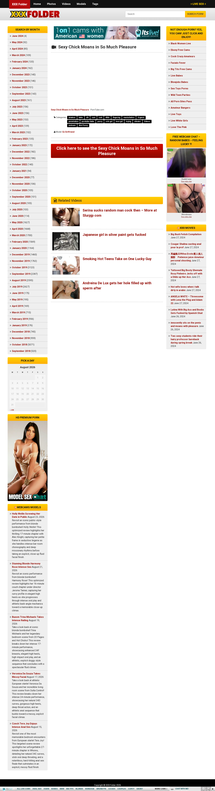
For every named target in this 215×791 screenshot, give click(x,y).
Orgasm (141, 117)
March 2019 (18, 312)
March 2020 (18, 235)
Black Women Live (181, 43)
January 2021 (19, 171)
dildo (107, 117)
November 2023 (21, 80)
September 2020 (21, 196)
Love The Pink (179, 127)
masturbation (128, 117)
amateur (72, 117)
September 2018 (21, 351)
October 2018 (19, 344)
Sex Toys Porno (179, 88)
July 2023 (17, 106)
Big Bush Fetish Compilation (186, 234)
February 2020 (20, 241)
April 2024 (17, 48)
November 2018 (21, 338)
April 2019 (17, 306)
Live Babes (177, 75)
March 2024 (18, 55)
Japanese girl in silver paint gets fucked (114, 235)
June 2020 (17, 216)
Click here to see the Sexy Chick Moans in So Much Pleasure (107, 151)
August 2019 (19, 280)
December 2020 (21, 177)
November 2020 (21, 183)
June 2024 (17, 36)
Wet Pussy (83, 125)
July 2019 (17, 286)
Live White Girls (179, 120)
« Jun (12, 410)
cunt (100, 117)
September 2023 (21, 93)
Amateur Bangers (180, 107)
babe (81, 117)
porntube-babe (88, 121)
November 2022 (21, 158)
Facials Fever (178, 62)
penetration (73, 121)
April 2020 (17, 228)
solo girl (109, 121)
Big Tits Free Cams (181, 69)
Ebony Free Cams (180, 50)
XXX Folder (19, 4)
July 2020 (17, 209)
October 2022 (19, 164)
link (212, 745)
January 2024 (19, 68)
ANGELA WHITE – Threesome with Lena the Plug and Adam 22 (187, 300)
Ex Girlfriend (68, 132)
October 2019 (19, 267)
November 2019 (21, 261)
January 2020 (19, 248)
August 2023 (19, 100)
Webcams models (29, 507)
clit (87, 117)
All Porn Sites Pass (181, 101)
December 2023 (21, 74)
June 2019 (17, 293)
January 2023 (19, 145)
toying (128, 121)
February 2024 (20, 61)
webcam (72, 125)
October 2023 (19, 87)
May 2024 (17, 42)
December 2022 (21, 151)
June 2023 (17, 113)
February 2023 (20, 138)
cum (93, 117)
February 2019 (20, 319)
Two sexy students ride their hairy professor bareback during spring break (186, 339)
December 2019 (21, 254)
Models (81, 3)
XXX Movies (187, 227)
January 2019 (19, 325)
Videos (66, 3)
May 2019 (17, 299)
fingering (116, 117)
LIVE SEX (198, 3)
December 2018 (21, 331)
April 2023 (17, 126)
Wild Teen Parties (180, 95)
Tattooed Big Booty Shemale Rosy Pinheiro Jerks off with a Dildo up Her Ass (186, 273)
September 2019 (21, 274)
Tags (95, 3)
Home (37, 3)
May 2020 (17, 222)
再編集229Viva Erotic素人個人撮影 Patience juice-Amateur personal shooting (187, 257)
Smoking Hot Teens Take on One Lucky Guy (117, 259)
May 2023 (17, 119)
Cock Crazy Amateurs (183, 56)
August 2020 (19, 203)
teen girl (119, 121)
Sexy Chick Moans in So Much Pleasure (70, 110)
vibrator (137, 121)
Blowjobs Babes (179, 82)
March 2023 (18, 132)
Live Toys (176, 114)
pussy (99, 121)
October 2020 (19, 190)
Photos (51, 3)
